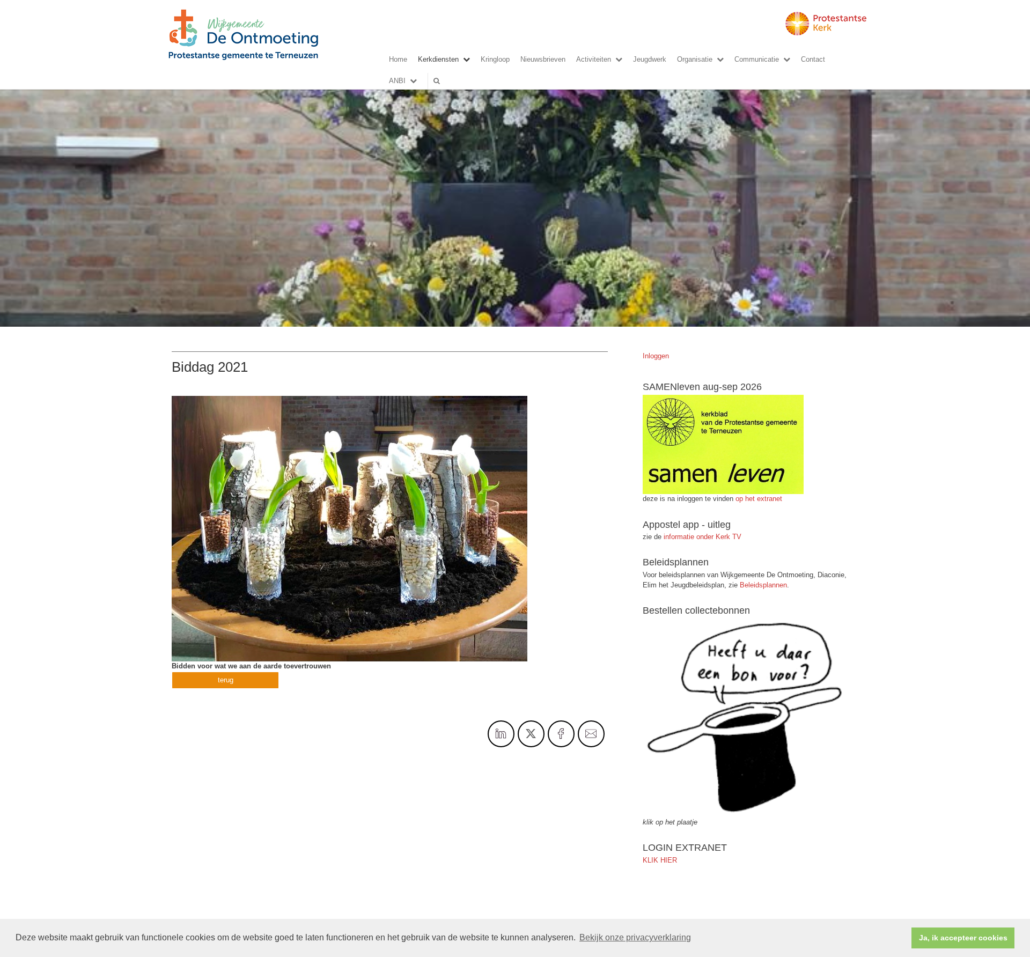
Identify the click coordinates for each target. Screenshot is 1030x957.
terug (225, 680)
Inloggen (656, 356)
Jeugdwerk (649, 59)
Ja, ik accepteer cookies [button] (963, 937)
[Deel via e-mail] (591, 733)
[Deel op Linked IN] (501, 733)
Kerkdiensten (438, 59)
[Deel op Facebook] (561, 733)
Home (398, 59)
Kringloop (495, 59)
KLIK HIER (660, 860)
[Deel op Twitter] (531, 733)
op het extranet (758, 499)
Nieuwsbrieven (542, 59)
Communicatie (756, 59)
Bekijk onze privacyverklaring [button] (635, 937)
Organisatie (694, 59)
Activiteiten (593, 59)
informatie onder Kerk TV (701, 537)
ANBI (397, 81)
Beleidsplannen (763, 585)
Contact (813, 59)
